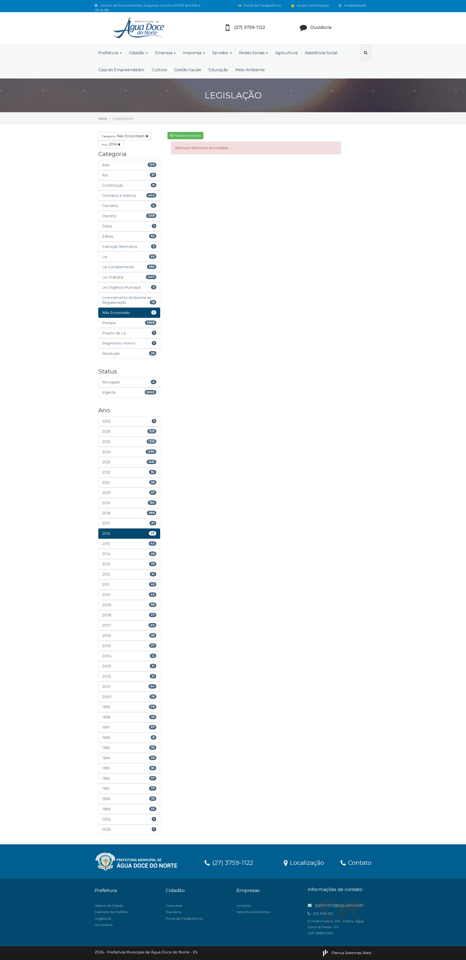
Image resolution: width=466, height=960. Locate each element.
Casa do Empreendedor (121, 70)
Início (102, 118)
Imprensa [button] (192, 53)
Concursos (174, 906)
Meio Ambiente (250, 70)
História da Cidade (109, 906)
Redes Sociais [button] (252, 53)
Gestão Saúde (187, 70)
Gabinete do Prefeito (111, 912)
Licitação (244, 906)
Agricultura (286, 53)
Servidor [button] (220, 53)
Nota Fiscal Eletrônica (253, 912)
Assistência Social (321, 53)
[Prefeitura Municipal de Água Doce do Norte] (138, 28)
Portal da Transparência (262, 5)
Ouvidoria (173, 912)
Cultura (159, 70)
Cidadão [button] (137, 53)
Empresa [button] (164, 53)
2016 (109, 144)
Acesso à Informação (312, 5)
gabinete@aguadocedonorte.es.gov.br (354, 905)
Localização (306, 862)
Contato (358, 862)
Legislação (103, 918)
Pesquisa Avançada (187, 135)
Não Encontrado (123, 136)
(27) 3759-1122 (231, 862)
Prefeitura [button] (108, 53)
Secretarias (104, 925)
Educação (218, 70)
